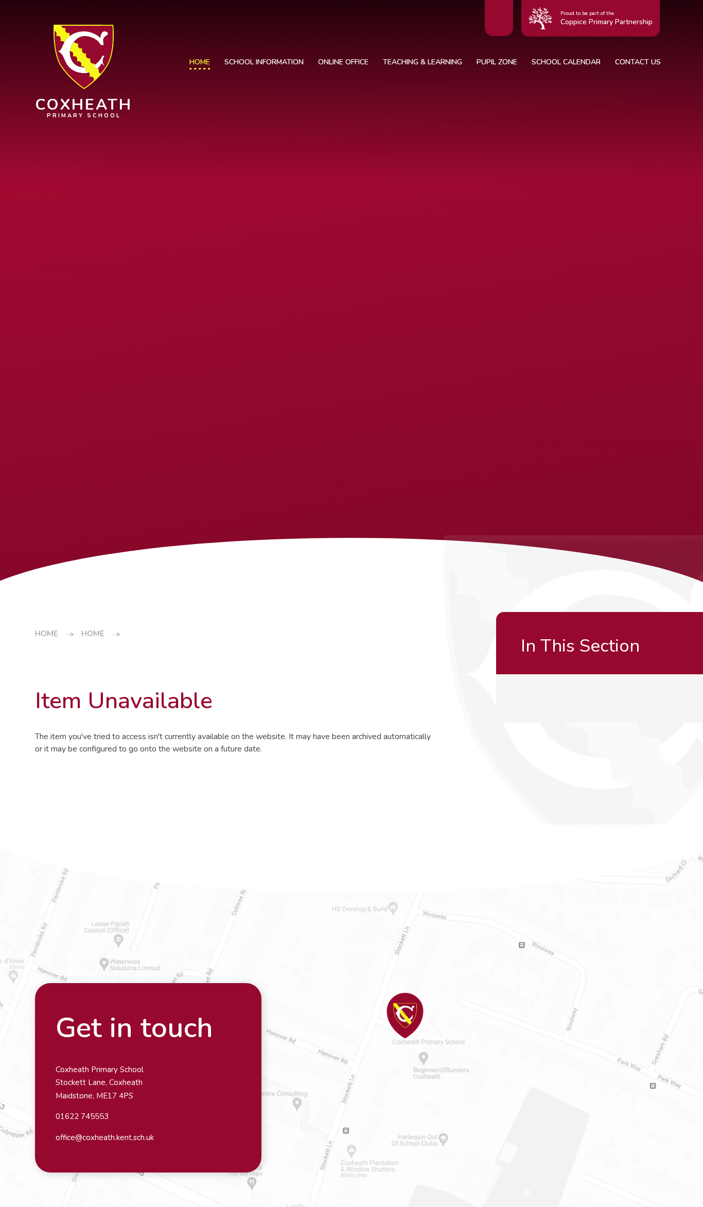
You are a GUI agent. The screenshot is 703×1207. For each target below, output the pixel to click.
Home (46, 633)
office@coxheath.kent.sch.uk (105, 1137)
